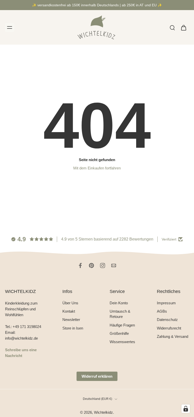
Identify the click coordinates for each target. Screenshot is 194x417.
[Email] (113, 265)
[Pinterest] (91, 265)
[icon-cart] (183, 27)
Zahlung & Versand (172, 336)
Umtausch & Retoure (120, 314)
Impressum (166, 303)
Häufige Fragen (122, 325)
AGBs (162, 311)
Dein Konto (119, 303)
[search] (172, 27)
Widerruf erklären (97, 376)
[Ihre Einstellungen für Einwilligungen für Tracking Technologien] (185, 408)
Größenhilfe (119, 333)
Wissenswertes (122, 342)
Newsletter (71, 320)
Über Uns (70, 303)
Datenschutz (167, 320)
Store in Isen (72, 328)
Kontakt (68, 311)
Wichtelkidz (103, 412)
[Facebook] (80, 265)
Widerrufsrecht (169, 328)
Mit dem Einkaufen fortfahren (97, 168)
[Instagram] (102, 265)
